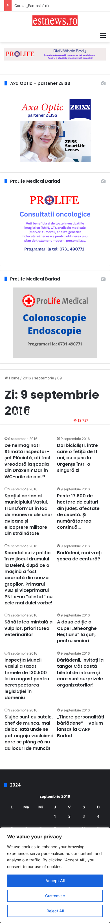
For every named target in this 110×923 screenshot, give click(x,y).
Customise (55, 895)
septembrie (44, 378)
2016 (27, 378)
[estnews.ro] (55, 20)
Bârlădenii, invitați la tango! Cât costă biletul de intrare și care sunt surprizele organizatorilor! (80, 672)
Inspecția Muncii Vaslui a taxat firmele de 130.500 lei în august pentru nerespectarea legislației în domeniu (27, 679)
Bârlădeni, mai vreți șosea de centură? (79, 555)
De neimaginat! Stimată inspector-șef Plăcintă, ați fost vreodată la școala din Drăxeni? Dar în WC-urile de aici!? (28, 461)
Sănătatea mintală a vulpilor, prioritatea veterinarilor (28, 628)
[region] (55, 875)
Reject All (55, 910)
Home (13, 378)
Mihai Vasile (26, 420)
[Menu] (103, 35)
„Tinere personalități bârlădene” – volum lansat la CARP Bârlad (80, 726)
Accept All (55, 880)
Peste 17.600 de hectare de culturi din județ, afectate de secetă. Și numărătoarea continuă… (78, 511)
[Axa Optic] (55, 54)
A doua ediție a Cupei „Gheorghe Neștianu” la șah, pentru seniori (77, 631)
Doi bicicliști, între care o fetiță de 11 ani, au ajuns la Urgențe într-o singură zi (77, 458)
